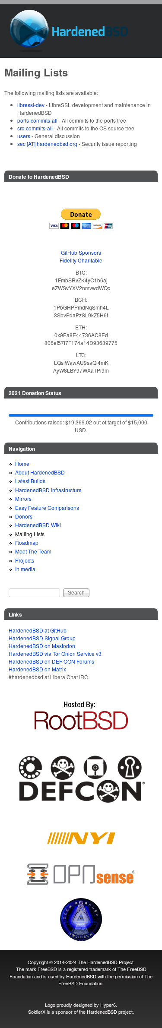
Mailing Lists (29, 534)
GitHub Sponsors (81, 252)
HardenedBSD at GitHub (38, 630)
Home (22, 463)
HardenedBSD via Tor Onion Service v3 (55, 653)
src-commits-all (35, 128)
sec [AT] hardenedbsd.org (47, 143)
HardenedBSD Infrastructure (48, 489)
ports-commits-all (37, 120)
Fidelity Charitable (81, 260)
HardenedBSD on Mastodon (42, 645)
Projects (24, 560)
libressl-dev (30, 104)
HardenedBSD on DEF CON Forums (51, 661)
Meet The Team (33, 551)
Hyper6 (108, 1004)
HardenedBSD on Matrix (37, 669)
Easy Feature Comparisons (47, 507)
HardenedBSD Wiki (38, 524)
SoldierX (36, 1011)
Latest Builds (30, 480)
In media (25, 569)
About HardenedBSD (40, 472)
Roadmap (26, 542)
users (23, 135)
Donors (23, 516)
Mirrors (23, 498)
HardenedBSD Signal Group (42, 638)
